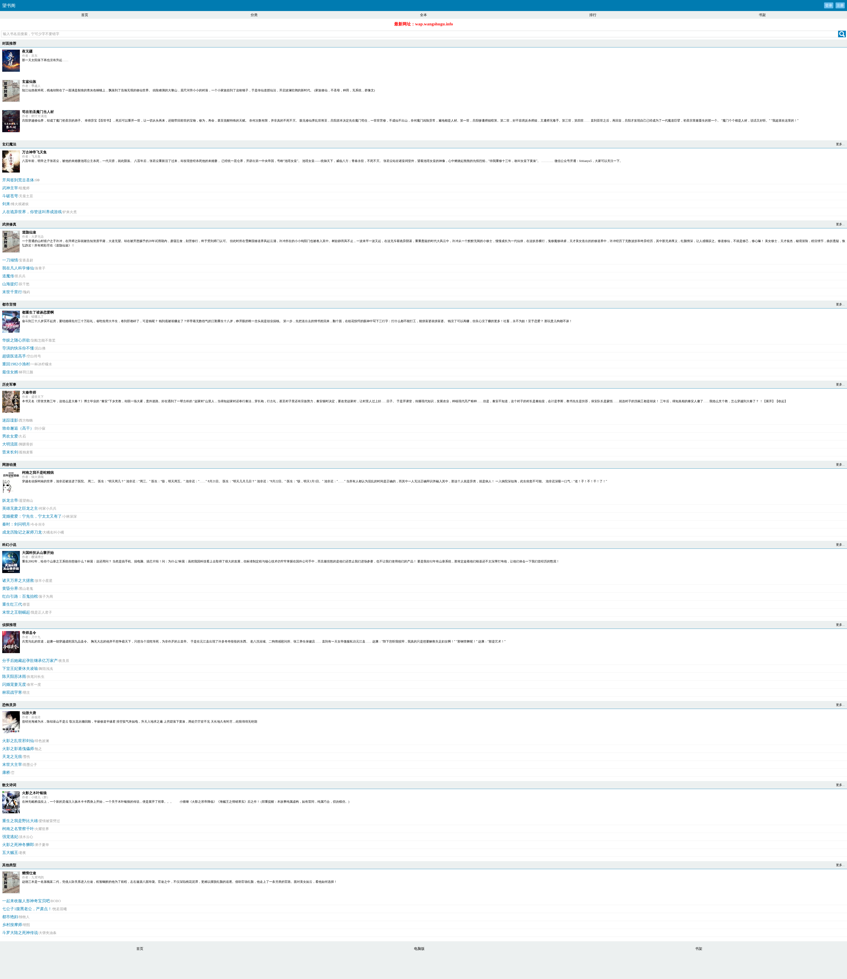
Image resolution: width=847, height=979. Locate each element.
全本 (423, 15)
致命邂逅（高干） (18, 428)
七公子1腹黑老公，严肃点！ (27, 909)
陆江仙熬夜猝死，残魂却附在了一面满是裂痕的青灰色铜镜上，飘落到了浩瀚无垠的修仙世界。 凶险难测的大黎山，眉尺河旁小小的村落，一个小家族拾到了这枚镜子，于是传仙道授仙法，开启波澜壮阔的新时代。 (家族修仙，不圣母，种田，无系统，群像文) (198, 90)
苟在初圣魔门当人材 (38, 112)
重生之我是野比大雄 (20, 821)
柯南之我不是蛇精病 (38, 472)
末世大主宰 (12, 764)
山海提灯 (10, 284)
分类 (254, 15)
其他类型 (9, 865)
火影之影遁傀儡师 (18, 748)
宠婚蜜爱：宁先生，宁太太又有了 (32, 516)
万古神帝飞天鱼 (34, 152)
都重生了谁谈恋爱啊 (38, 312)
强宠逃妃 (10, 836)
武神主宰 (10, 188)
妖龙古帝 (10, 500)
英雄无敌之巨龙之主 (20, 508)
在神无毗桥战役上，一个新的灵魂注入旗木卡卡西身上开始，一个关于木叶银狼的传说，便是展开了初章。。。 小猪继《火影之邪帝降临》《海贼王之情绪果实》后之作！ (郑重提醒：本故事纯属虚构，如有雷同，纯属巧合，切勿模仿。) (185, 801)
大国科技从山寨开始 (38, 552)
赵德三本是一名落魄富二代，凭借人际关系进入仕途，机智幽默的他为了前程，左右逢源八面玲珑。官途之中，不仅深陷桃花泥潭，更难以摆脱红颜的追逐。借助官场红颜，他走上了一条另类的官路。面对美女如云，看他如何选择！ (179, 881)
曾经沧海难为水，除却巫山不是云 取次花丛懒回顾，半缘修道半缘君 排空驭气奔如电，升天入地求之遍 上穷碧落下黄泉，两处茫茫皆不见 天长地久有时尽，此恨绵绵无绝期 (139, 721)
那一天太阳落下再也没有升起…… (45, 60)
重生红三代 (12, 604)
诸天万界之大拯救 (18, 580)
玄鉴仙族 (29, 81)
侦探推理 (9, 625)
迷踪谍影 (10, 420)
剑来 (6, 204)
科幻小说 (9, 545)
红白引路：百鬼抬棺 (20, 596)
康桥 (6, 772)
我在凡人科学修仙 (18, 268)
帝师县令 (29, 633)
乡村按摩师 (12, 925)
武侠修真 (9, 224)
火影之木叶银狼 (34, 793)
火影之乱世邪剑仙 (18, 740)
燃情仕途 (29, 873)
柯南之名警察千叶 (18, 829)
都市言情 (9, 304)
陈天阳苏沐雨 (14, 676)
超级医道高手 (14, 356)
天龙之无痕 (12, 756)
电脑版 (419, 949)
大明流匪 (10, 444)
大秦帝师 (29, 392)
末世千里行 (12, 292)
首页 (84, 15)
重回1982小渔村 (16, 364)
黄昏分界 (10, 588)
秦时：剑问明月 (16, 524)
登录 (828, 5)
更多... (840, 144)
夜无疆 (27, 51)
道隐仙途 (29, 232)
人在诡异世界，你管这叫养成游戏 (32, 212)
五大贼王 (10, 852)
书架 (762, 15)
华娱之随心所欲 (16, 340)
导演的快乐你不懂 (18, 348)
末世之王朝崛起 (16, 612)
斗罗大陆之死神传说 (20, 932)
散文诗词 (9, 785)
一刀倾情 (10, 260)
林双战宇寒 (12, 692)
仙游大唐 (29, 713)
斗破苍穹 (10, 196)
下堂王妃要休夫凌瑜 (20, 668)
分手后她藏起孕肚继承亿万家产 (30, 660)
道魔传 (8, 276)
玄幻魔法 (9, 144)
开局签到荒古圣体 (18, 180)
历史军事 (9, 384)
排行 (592, 15)
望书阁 (8, 5)
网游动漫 (9, 464)
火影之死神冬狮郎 (18, 844)
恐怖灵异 (9, 705)
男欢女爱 (10, 436)
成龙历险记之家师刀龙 (22, 532)
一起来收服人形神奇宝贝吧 (26, 901)
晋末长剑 (10, 452)
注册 (840, 5)
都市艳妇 (10, 917)
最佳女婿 (10, 372)
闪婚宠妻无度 (14, 684)
